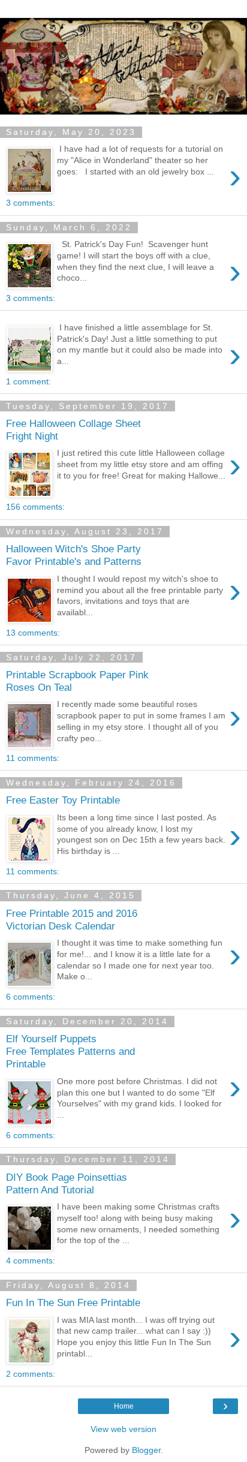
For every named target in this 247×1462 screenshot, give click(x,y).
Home (124, 1406)
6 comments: (30, 996)
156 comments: (35, 507)
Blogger (146, 1450)
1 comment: (28, 381)
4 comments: (30, 1260)
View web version (123, 1429)
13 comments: (33, 632)
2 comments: (30, 1374)
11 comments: (32, 758)
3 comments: (30, 202)
